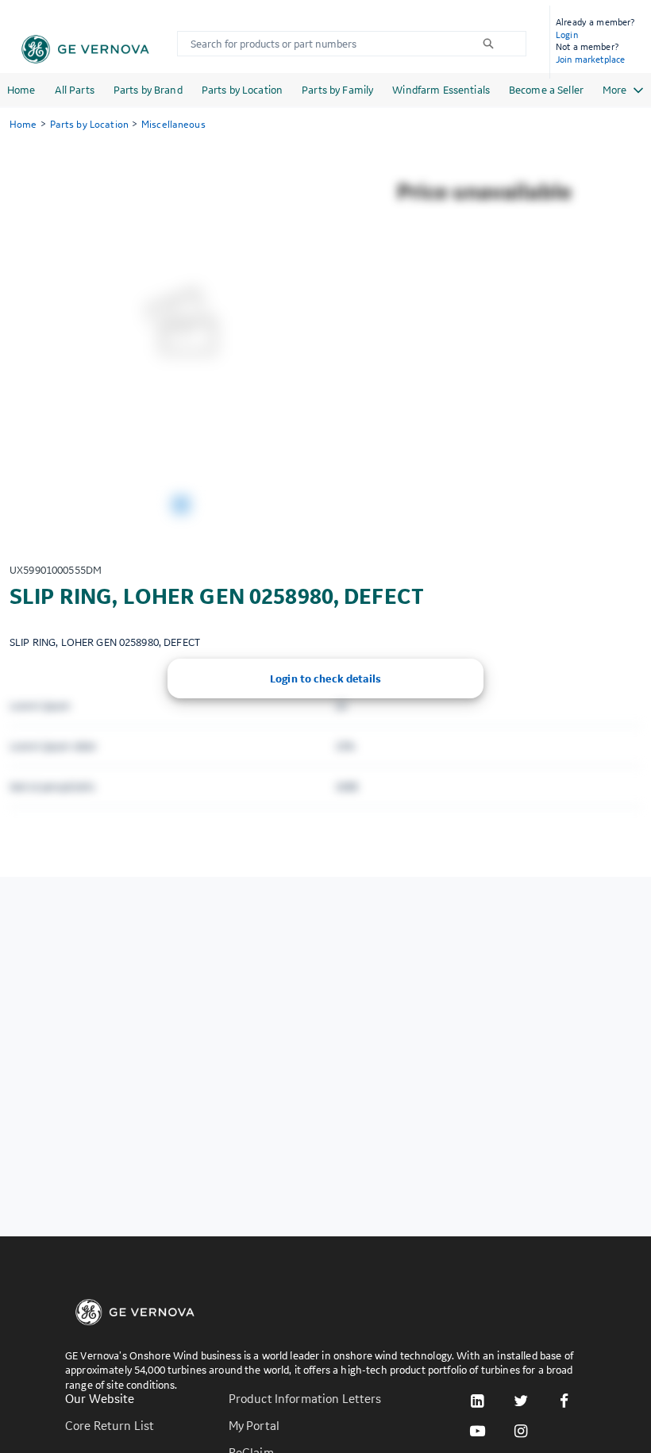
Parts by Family (337, 89)
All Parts (74, 89)
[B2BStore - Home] (85, 49)
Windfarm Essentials (441, 89)
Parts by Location (242, 89)
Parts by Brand (148, 89)
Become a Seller (546, 89)
